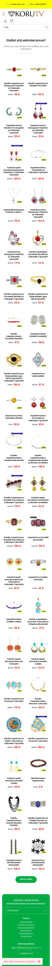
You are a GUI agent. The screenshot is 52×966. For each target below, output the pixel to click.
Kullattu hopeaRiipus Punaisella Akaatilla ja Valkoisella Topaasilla (38, 254)
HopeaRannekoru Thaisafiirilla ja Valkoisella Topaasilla (38, 170)
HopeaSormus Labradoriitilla (38, 374)
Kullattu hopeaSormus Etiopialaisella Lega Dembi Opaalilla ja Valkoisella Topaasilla (14, 377)
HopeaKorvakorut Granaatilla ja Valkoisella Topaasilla (38, 418)
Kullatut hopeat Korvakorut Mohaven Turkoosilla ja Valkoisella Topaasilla (14, 580)
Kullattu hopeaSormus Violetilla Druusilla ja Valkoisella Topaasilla (38, 820)
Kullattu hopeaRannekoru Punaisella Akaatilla (14, 336)
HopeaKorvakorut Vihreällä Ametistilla (38, 335)
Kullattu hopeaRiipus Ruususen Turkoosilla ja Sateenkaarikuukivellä (38, 621)
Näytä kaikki (26, 879)
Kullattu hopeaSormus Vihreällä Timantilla (38, 84)
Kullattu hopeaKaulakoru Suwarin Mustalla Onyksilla (14, 821)
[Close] (39, 961)
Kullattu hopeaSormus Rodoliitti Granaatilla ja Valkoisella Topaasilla (14, 500)
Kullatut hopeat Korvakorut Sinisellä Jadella (38, 661)
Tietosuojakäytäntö (26, 928)
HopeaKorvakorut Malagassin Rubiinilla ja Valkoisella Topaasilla (38, 129)
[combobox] (26, 27)
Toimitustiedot (26, 922)
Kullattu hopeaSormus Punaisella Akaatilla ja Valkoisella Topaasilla (14, 296)
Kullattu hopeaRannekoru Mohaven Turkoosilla (38, 701)
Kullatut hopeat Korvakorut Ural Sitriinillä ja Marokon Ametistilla (38, 500)
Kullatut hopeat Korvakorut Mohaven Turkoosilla (14, 661)
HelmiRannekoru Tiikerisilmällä (38, 779)
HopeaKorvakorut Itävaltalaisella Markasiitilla (14, 862)
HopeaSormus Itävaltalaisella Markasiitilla (38, 862)
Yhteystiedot (26, 936)
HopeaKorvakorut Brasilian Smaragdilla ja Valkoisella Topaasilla (14, 129)
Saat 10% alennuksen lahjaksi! (19, 961)
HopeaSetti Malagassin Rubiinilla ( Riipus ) (14, 211)
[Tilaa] (44, 910)
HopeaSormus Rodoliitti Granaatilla (38, 538)
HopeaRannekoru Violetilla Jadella (14, 620)
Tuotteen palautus (26, 925)
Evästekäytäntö (26, 933)
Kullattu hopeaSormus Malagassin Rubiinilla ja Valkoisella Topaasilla (14, 87)
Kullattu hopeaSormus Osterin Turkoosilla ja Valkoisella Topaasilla (14, 741)
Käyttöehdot (26, 931)
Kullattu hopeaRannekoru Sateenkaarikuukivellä (14, 457)
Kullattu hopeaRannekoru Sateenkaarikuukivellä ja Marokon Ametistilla (38, 459)
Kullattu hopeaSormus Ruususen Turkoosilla (14, 700)
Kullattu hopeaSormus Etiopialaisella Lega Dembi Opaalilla (38, 296)
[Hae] (46, 27)
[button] (3, 14)
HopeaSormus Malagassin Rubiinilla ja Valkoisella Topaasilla (14, 255)
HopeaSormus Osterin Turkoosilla (38, 578)
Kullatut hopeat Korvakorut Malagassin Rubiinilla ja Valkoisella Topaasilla (14, 171)
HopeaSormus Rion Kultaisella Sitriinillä (13, 417)
